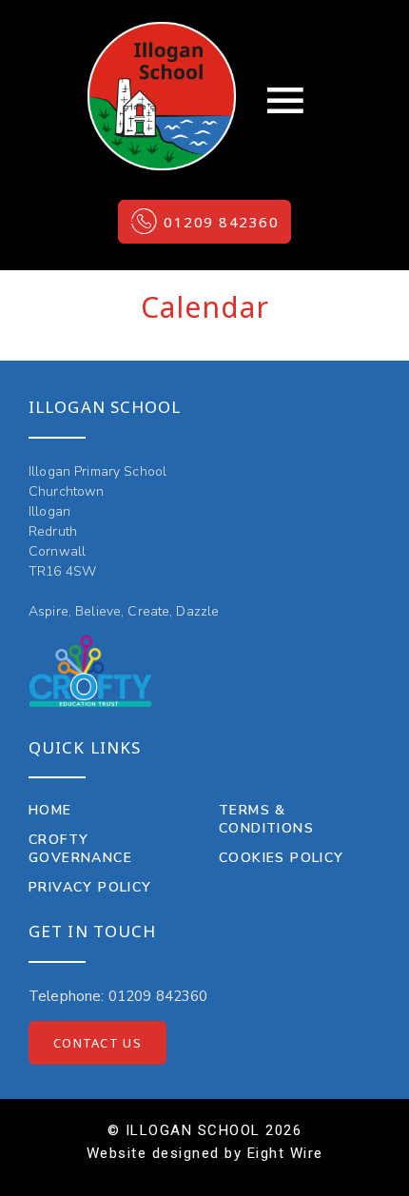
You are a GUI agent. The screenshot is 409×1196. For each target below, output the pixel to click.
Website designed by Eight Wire (205, 1153)
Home (50, 810)
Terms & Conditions (266, 819)
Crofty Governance (80, 849)
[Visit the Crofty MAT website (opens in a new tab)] (90, 671)
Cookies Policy (281, 858)
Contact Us (97, 1042)
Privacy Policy (90, 887)
